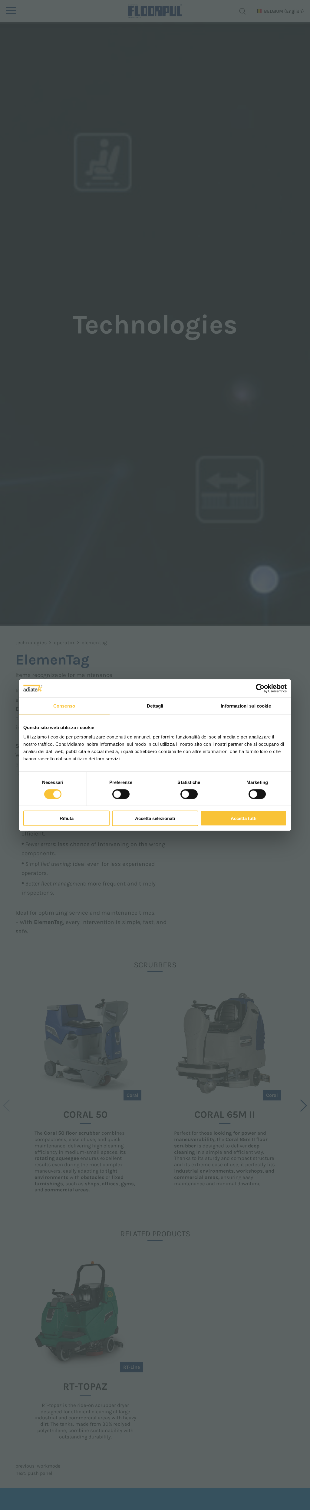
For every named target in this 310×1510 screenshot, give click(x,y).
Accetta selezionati (155, 818)
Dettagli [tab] (155, 705)
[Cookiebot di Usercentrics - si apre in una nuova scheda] (260, 688)
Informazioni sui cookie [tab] (246, 705)
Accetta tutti (243, 818)
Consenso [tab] (64, 705)
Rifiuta (67, 818)
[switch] (121, 794)
